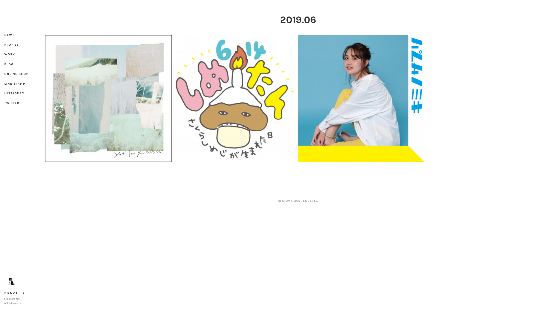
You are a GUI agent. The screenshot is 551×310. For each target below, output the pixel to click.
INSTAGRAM (14, 93)
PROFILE (11, 44)
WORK (9, 54)
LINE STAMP (14, 83)
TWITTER (11, 103)
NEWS (9, 35)
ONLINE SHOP (16, 74)
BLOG (9, 64)
